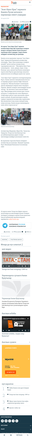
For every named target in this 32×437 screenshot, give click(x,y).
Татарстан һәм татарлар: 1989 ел (13, 254)
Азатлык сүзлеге (9, 342)
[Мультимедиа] (11, 435)
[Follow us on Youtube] (6, 420)
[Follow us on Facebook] (2, 420)
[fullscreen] (28, 266)
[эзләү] (27, 435)
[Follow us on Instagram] (9, 420)
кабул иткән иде (14, 219)
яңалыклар (5, 6)
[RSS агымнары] (16, 420)
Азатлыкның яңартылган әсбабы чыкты (16, 318)
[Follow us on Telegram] (13, 420)
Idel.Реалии (19, 435)
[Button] (15, 22)
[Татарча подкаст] (4, 435)
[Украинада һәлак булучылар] (16, 289)
